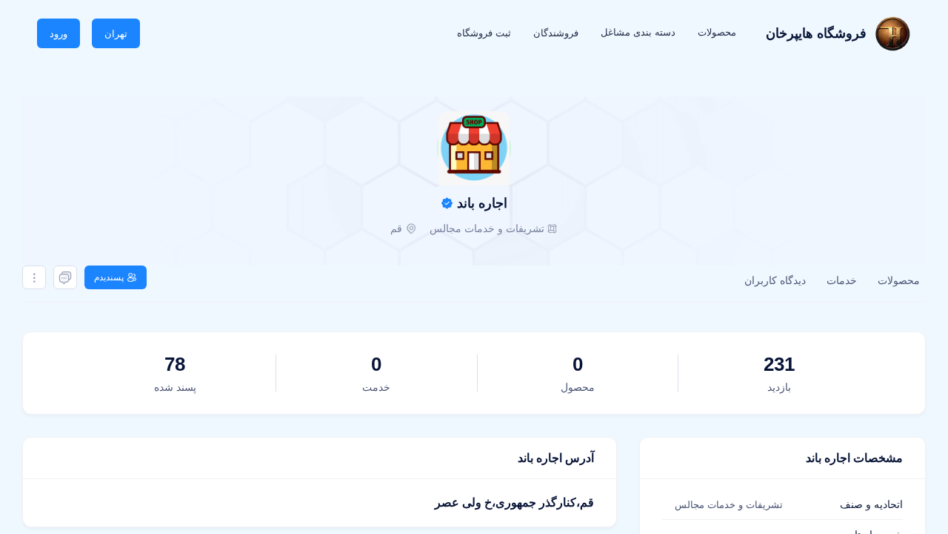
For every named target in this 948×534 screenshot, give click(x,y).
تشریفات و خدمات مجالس (487, 228)
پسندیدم (109, 277)
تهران (115, 33)
